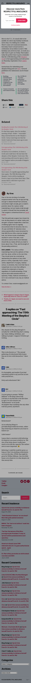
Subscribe (22, 20)
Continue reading (15, 25)
